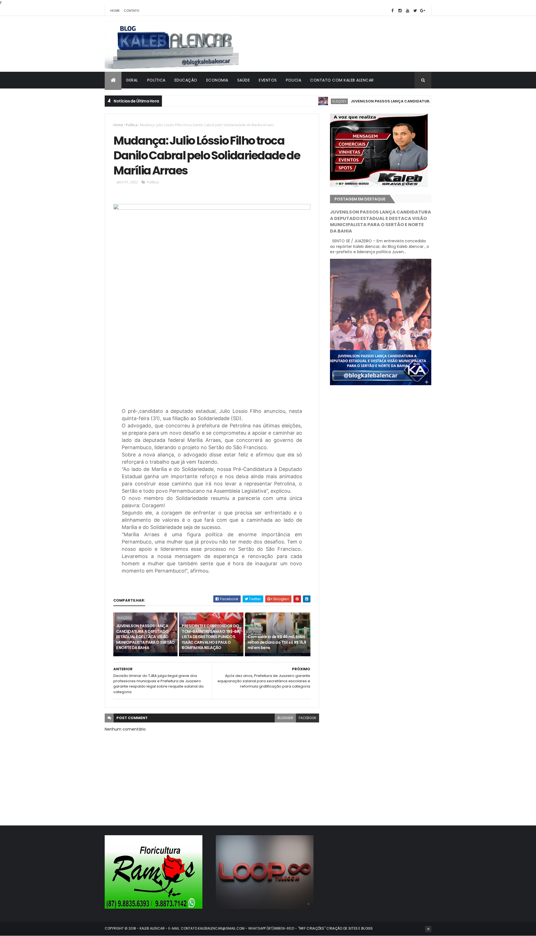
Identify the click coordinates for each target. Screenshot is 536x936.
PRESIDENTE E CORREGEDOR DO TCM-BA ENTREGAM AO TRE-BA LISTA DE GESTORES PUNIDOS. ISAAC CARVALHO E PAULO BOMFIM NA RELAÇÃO (210, 636)
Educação (185, 80)
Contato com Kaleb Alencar (342, 80)
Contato (131, 10)
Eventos (268, 80)
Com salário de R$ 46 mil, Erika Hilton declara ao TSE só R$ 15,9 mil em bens (277, 642)
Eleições (318, 101)
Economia (217, 80)
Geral (132, 80)
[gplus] (423, 11)
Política (156, 80)
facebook (307, 717)
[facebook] (392, 11)
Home (115, 10)
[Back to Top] (428, 929)
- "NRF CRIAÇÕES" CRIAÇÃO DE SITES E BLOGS (333, 928)
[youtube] (408, 11)
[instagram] (400, 11)
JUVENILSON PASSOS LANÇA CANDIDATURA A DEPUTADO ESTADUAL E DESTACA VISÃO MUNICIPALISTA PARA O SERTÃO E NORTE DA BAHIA (145, 636)
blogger (285, 717)
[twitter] (415, 11)
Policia (294, 80)
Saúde (243, 80)
